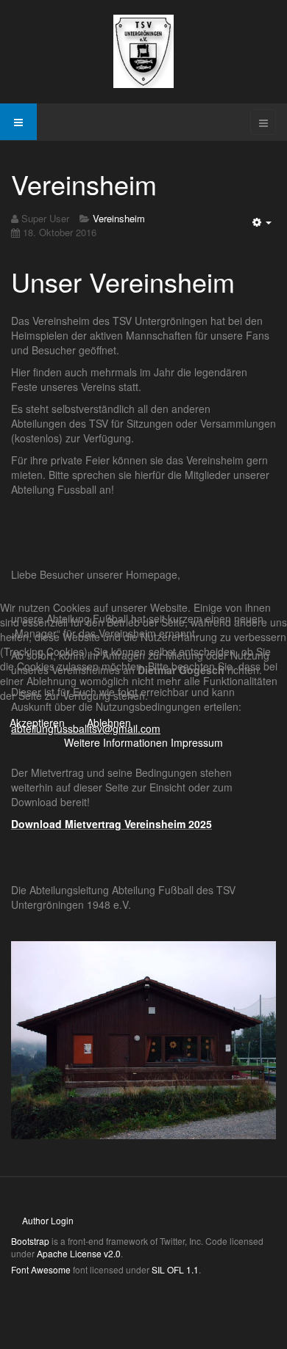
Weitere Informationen (116, 742)
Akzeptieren (37, 722)
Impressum (197, 742)
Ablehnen (109, 722)
